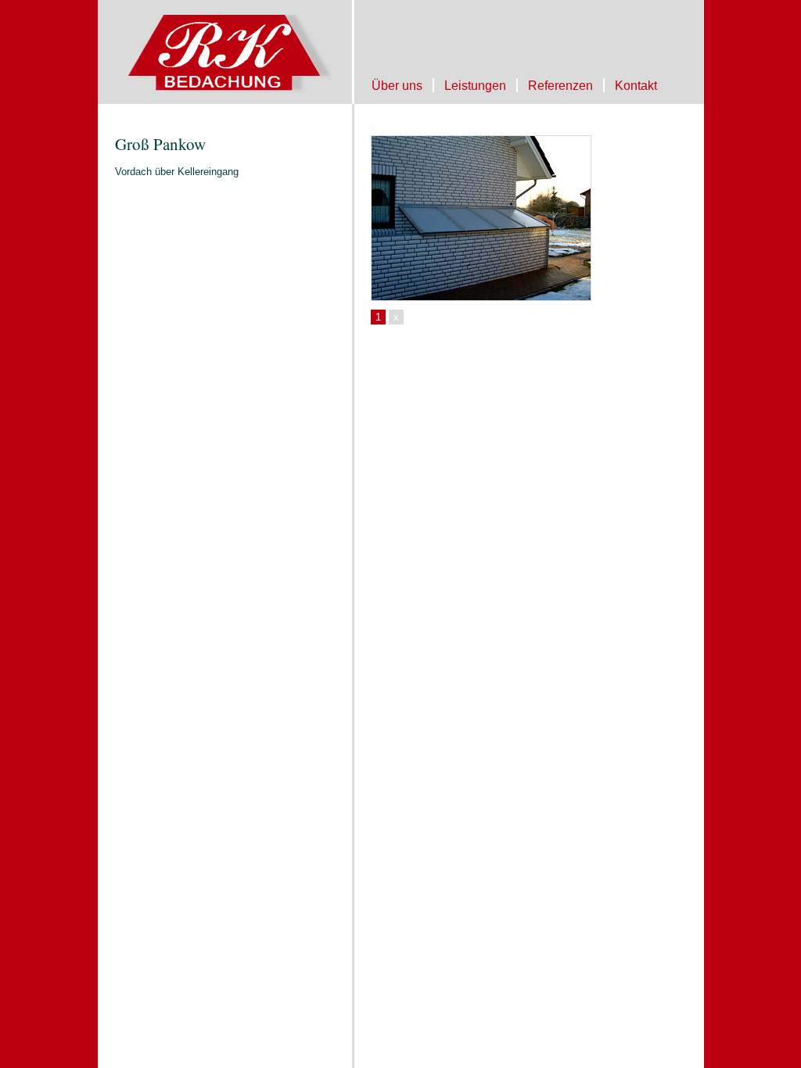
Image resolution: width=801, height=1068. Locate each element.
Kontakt (636, 85)
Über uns (397, 85)
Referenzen (560, 85)
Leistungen (475, 85)
